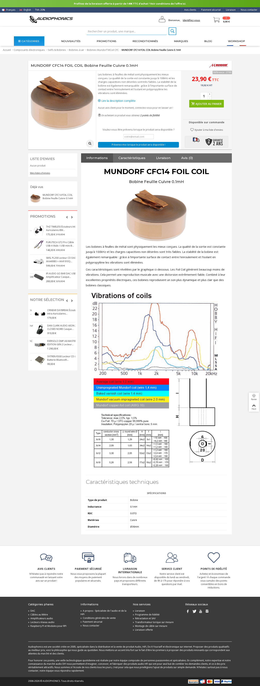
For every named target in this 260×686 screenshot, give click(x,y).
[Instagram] (207, 611)
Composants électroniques (29, 50)
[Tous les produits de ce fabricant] (218, 65)
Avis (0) (187, 158)
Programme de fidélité (146, 614)
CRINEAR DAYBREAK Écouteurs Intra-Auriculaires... (59, 312)
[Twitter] (194, 611)
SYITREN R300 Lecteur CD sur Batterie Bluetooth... (58, 358)
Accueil (7, 50)
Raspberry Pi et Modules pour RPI (47, 626)
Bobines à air (76, 50)
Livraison (231, 9)
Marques (181, 41)
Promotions (106, 41)
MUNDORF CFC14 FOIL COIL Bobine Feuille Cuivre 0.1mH (58, 196)
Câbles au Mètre (38, 614)
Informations (97, 158)
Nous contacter (249, 9)
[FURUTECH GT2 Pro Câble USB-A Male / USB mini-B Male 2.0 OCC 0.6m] (35, 246)
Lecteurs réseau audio (41, 622)
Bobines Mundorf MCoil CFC (103, 50)
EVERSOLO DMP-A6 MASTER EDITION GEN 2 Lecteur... (57, 342)
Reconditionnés (145, 41)
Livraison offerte (143, 629)
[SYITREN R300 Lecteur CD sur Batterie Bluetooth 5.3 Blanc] (35, 360)
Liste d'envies (42, 159)
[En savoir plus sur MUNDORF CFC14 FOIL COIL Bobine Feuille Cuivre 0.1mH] (35, 198)
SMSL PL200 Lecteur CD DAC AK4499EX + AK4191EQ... (58, 259)
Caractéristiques (131, 158)
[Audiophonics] (51, 19)
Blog (208, 41)
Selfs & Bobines (57, 50)
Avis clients (190, 9)
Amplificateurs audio (40, 618)
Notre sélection (47, 300)
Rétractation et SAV (144, 618)
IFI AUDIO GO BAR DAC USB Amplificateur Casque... (57, 275)
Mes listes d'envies (40, 173)
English (27, 9)
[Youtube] (200, 611)
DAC (31, 610)
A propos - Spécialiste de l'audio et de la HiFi (103, 612)
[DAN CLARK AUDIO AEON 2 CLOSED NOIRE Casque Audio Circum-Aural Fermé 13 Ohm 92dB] (35, 329)
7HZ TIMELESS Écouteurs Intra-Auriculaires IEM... (59, 228)
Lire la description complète (118, 101)
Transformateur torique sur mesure (153, 622)
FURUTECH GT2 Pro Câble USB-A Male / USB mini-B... (56, 244)
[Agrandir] (90, 144)
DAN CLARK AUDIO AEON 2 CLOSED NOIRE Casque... (57, 327)
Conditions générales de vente (98, 618)
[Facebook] (187, 611)
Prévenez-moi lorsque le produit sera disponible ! (138, 144)
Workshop (236, 41)
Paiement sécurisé (211, 9)
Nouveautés (71, 41)
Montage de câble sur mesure (150, 626)
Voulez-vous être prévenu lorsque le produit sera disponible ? (138, 129)
